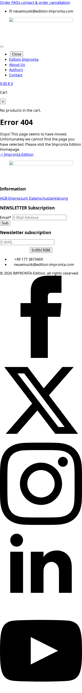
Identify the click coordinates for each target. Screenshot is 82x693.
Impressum (18, 198)
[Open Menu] (2, 46)
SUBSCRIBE (41, 250)
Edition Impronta (23, 59)
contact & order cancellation (45, 2)
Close (16, 54)
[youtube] (41, 690)
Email (5, 217)
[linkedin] (41, 606)
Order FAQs (10, 2)
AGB (4, 198)
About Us (17, 64)
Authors (16, 69)
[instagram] (41, 523)
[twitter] (41, 440)
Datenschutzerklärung (48, 198)
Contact (16, 74)
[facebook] (41, 356)
